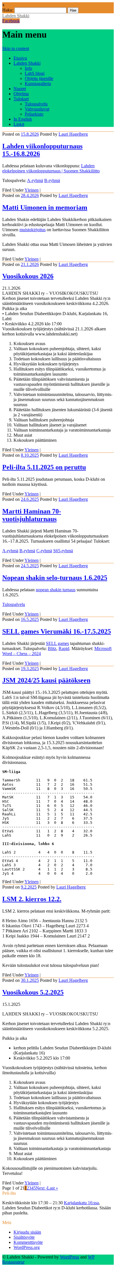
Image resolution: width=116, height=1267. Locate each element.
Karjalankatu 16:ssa (81, 1202)
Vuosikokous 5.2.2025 (33, 992)
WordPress (69, 1257)
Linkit (19, 124)
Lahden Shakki (15, 15)
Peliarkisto (34, 114)
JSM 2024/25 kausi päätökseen (46, 680)
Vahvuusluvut (37, 109)
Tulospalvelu (36, 103)
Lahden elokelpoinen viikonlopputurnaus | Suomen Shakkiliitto (51, 168)
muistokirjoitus (32, 229)
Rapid (64, 648)
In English (23, 119)
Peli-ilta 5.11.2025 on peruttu (44, 467)
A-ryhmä (35, 180)
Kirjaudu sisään (27, 1232)
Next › (41, 1188)
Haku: (7, 10)
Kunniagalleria (38, 83)
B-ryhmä (52, 180)
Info (28, 68)
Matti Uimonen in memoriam (44, 207)
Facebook (11, 20)
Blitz (52, 648)
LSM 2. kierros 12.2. (31, 899)
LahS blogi (34, 73)
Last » (52, 1188)
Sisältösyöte (24, 1237)
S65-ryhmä (63, 550)
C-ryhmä (44, 550)
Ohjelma (21, 93)
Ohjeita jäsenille (39, 78)
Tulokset (21, 98)
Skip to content (15, 48)
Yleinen (31, 190)
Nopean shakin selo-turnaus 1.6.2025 (54, 577)
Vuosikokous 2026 (27, 276)
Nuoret (20, 88)
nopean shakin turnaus (55, 589)
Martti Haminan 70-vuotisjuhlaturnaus (31, 515)
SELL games (57, 643)
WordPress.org (27, 1247)
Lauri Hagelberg (73, 134)
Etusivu (20, 58)
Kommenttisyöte (28, 1242)
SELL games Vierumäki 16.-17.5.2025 (56, 631)
